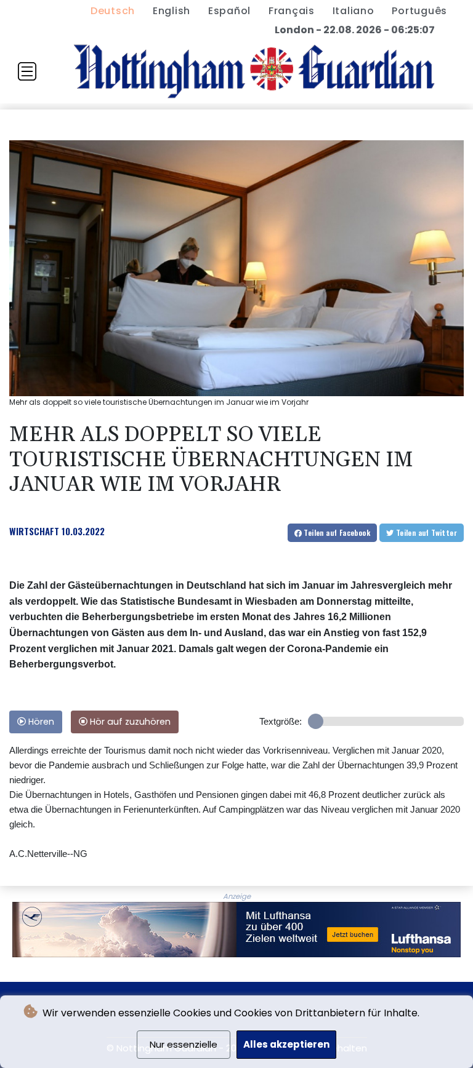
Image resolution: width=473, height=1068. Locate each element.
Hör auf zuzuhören (129, 721)
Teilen (336, 532)
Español (229, 11)
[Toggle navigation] (27, 71)
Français (292, 11)
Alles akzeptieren (286, 1044)
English (171, 11)
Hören (40, 721)
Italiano (353, 11)
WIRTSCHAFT (34, 531)
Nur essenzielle (183, 1044)
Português (419, 11)
